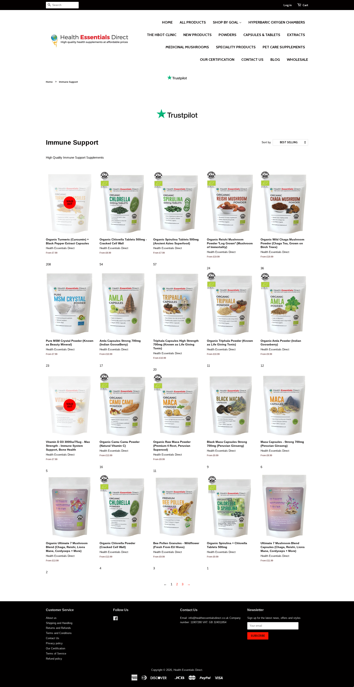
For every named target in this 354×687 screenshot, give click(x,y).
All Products (193, 22)
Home (167, 22)
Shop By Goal (226, 22)
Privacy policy (54, 643)
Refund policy (54, 658)
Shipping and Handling (59, 623)
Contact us (252, 59)
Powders (227, 35)
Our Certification (217, 59)
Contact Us (52, 638)
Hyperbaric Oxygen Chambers (276, 22)
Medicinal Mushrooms (187, 47)
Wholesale (297, 59)
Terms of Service (56, 653)
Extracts (296, 35)
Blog (275, 59)
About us (51, 617)
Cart (305, 5)
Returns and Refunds (58, 627)
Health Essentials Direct (188, 669)
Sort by (266, 142)
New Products (197, 35)
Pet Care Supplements (284, 47)
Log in (288, 5)
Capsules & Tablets (261, 35)
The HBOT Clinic (161, 35)
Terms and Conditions (59, 633)
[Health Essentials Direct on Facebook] (115, 619)
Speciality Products (236, 47)
